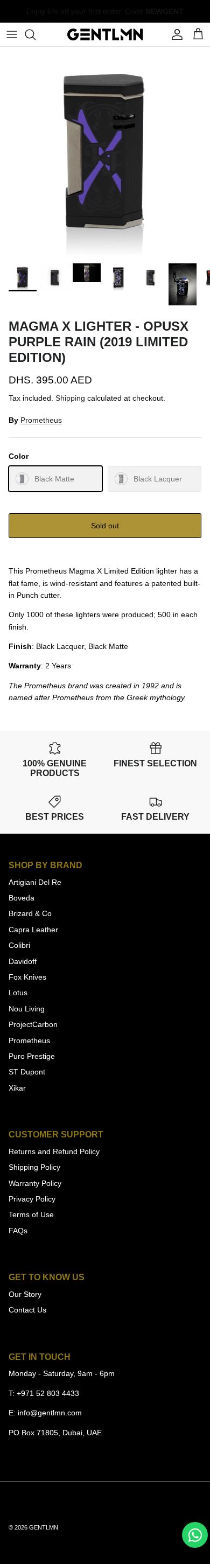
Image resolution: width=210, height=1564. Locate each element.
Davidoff (23, 961)
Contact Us (27, 1309)
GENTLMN (43, 1527)
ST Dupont (27, 1071)
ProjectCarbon (33, 1024)
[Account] (174, 34)
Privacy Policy (32, 1199)
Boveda (21, 897)
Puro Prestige (32, 1056)
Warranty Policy (35, 1183)
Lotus (18, 992)
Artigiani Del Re (35, 882)
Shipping (70, 398)
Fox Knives (27, 977)
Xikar (17, 1088)
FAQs (18, 1230)
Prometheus (41, 420)
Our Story (25, 1294)
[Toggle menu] (12, 34)
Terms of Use (31, 1214)
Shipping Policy (34, 1167)
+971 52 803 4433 (48, 1393)
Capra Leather (33, 929)
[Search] (35, 34)
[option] (105, 152)
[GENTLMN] (105, 34)
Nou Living (27, 1008)
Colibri (19, 945)
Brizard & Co (30, 913)
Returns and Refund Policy (54, 1151)
